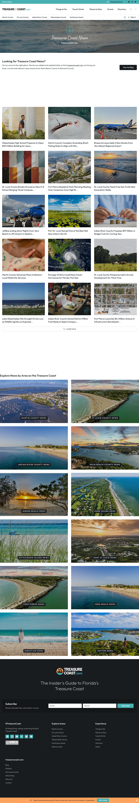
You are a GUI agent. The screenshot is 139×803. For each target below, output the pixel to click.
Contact (8, 783)
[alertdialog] (69, 800)
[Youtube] (17, 736)
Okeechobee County (59, 740)
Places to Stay (100, 733)
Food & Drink (100, 736)
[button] (124, 17)
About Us (8, 779)
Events (98, 740)
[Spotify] (31, 736)
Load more (71, 329)
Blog (7, 765)
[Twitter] (135, 1)
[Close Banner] (136, 800)
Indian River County (59, 736)
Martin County (57, 729)
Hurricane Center (12, 772)
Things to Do (100, 729)
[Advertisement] (67, 88)
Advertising (9, 776)
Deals (97, 747)
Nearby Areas (57, 747)
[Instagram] (132, 1)
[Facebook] (128, 1)
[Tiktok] (21, 736)
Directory (99, 743)
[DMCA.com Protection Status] (12, 744)
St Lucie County (58, 733)
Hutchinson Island (58, 743)
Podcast (8, 768)
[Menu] (130, 9)
